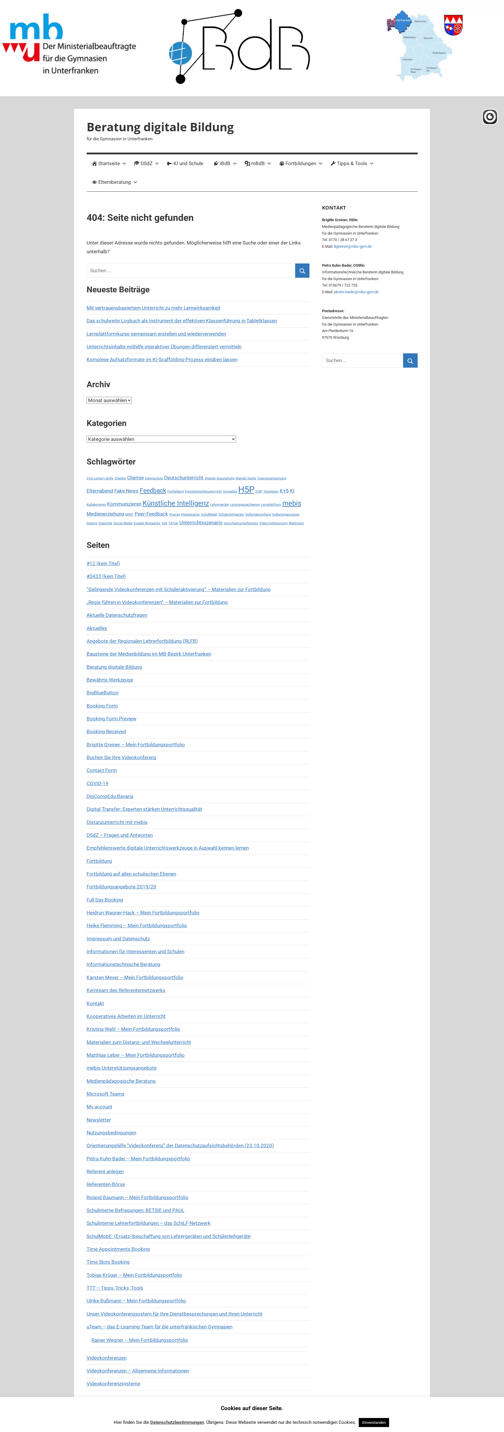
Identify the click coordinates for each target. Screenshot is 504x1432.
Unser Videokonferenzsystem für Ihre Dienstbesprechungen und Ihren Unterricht (174, 1314)
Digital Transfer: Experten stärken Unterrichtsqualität (144, 809)
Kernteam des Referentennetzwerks (126, 990)
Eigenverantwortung (272, 478)
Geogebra (230, 491)
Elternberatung (114, 182)
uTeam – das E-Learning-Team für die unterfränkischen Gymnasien (159, 1327)
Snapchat (105, 523)
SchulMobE (209, 514)
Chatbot (120, 478)
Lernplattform (271, 505)
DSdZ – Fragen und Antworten (120, 835)
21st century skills (100, 478)
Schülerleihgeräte (231, 514)
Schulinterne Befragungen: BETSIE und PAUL (135, 1210)
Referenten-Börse (106, 1184)
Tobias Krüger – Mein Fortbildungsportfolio (134, 1275)
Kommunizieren (124, 504)
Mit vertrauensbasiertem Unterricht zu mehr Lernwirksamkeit (153, 308)
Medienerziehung (105, 514)
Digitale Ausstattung (220, 478)
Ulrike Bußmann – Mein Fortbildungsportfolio (136, 1301)
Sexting (92, 523)
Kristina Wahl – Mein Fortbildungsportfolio (133, 1029)
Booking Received (106, 731)
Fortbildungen (301, 163)
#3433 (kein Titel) (106, 576)
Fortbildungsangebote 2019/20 (121, 887)
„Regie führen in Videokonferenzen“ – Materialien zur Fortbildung (157, 602)
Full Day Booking (105, 900)
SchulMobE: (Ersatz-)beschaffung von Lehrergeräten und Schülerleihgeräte (169, 1236)
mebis (291, 503)
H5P (246, 490)
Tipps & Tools (352, 163)
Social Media (122, 523)
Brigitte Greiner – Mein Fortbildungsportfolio (136, 745)
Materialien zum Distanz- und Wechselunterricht (139, 1042)
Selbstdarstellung (258, 514)
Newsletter (99, 1120)
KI (292, 491)
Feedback (153, 490)
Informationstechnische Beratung (123, 964)
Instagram (271, 491)
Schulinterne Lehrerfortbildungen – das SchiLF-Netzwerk (149, 1223)
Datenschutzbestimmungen (177, 1422)
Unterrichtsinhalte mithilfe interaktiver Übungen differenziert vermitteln (164, 347)
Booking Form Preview (111, 719)
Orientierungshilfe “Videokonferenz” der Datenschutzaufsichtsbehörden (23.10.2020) (180, 1145)
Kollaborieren (96, 505)
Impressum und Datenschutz (118, 939)
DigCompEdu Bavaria (110, 796)
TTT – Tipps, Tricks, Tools (115, 1288)
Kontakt (95, 1003)
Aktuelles (97, 628)
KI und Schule (188, 163)
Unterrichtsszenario (201, 522)
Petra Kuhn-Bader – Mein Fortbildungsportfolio (138, 1159)
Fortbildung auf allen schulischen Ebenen (131, 874)
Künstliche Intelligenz (176, 503)
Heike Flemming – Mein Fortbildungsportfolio (137, 925)
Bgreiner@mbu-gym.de (353, 246)
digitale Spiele (246, 478)
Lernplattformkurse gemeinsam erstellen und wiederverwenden (156, 334)
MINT (129, 514)
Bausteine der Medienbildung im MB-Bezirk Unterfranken (149, 654)
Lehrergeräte (219, 505)
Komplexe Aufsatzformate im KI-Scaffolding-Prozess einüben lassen (162, 359)
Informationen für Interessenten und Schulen (135, 951)
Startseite (109, 163)
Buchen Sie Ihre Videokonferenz (121, 757)
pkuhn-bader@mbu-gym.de (356, 292)
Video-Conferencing (273, 523)
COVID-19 (97, 783)
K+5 (284, 491)
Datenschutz (154, 478)
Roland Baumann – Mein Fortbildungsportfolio (137, 1197)
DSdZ (147, 163)
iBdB (225, 163)
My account (99, 1107)
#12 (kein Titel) (103, 563)
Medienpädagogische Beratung (121, 1081)
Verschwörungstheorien (241, 523)
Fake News (126, 491)
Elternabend (100, 491)
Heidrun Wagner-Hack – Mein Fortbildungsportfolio (143, 913)
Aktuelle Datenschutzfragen (117, 615)
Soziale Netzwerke (147, 523)
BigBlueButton (102, 693)
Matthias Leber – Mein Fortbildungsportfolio (136, 1055)
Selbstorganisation (286, 514)
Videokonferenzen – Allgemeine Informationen (138, 1371)
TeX (164, 523)
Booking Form (102, 706)
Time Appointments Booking (118, 1249)
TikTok (173, 523)
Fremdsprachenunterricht (203, 491)
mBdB (258, 163)
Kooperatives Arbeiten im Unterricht (126, 1016)
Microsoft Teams (106, 1094)
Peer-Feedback (151, 514)
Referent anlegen (105, 1171)
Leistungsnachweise (245, 505)
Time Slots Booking (108, 1262)
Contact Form (102, 770)
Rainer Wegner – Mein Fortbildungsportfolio (140, 1340)
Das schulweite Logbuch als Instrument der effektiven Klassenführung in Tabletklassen (182, 321)
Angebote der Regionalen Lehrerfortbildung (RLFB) (142, 641)
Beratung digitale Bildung (160, 127)
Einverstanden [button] (374, 1422)
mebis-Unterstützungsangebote (122, 1068)
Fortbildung (175, 491)
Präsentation (190, 514)
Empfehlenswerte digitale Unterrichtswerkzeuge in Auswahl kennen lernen (168, 848)
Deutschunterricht (184, 478)
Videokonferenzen (107, 1358)
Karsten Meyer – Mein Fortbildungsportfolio (135, 977)
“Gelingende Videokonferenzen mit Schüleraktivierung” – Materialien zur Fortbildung (179, 589)
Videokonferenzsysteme (113, 1383)
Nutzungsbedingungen (111, 1133)
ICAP (259, 491)
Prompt (174, 514)
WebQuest (296, 523)
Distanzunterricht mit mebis (117, 822)
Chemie (135, 478)
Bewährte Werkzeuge (110, 680)
